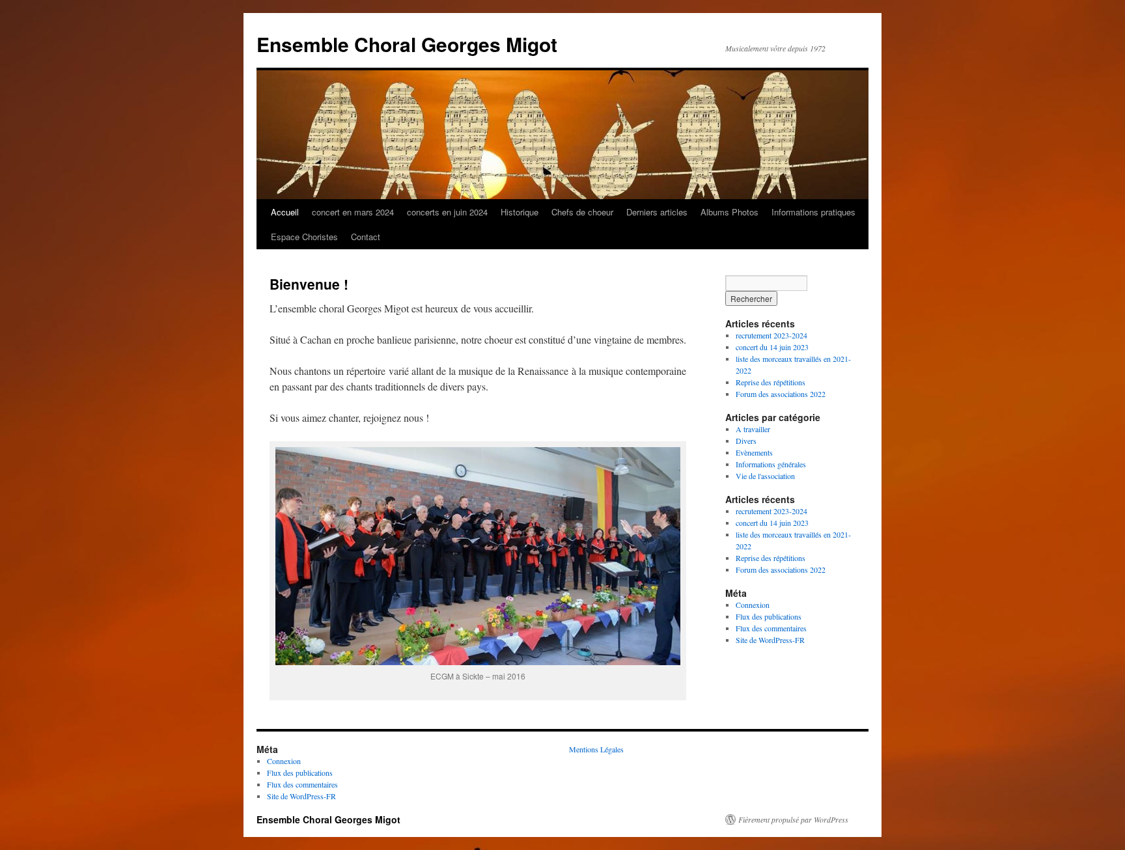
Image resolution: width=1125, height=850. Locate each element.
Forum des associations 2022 (782, 394)
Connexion (753, 604)
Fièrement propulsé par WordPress (793, 819)
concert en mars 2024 (353, 212)
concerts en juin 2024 (447, 212)
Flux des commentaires (771, 628)
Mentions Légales (596, 749)
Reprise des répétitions (770, 382)
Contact (365, 236)
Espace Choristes (304, 236)
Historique (519, 212)
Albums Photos (729, 212)
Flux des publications (768, 616)
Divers (746, 440)
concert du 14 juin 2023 (772, 347)
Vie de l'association (765, 476)
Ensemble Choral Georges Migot (407, 44)
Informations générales (771, 464)
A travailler (753, 429)
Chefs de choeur (582, 212)
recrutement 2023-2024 (771, 335)
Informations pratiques (813, 212)
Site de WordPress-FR (770, 640)
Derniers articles (657, 212)
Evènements (754, 452)
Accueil (285, 212)
